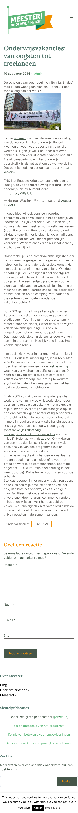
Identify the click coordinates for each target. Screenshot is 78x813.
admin (38, 73)
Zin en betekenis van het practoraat (39, 726)
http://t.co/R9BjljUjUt (19, 193)
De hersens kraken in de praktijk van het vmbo (39, 743)
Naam (9, 604)
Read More (52, 807)
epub (63, 717)
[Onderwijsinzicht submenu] (29, 690)
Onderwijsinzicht (18, 524)
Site (6, 635)
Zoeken (67, 781)
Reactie (10, 565)
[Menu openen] (72, 18)
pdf (56, 717)
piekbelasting (58, 366)
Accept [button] (38, 807)
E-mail (9, 620)
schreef (20, 138)
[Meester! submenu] (16, 695)
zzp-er (46, 438)
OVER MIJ (43, 524)
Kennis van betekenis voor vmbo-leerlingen (39, 734)
